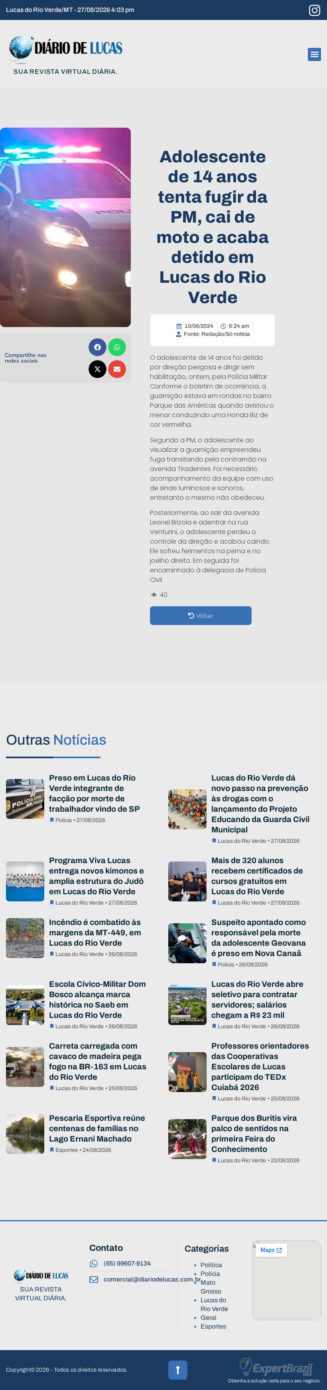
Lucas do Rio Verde (242, 841)
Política (211, 1265)
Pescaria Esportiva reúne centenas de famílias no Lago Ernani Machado (97, 1128)
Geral (209, 1317)
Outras (56, 740)
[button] (314, 54)
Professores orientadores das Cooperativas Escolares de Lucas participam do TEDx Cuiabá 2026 (260, 1066)
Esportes (66, 1150)
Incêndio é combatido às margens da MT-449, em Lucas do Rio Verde (95, 932)
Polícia (63, 820)
